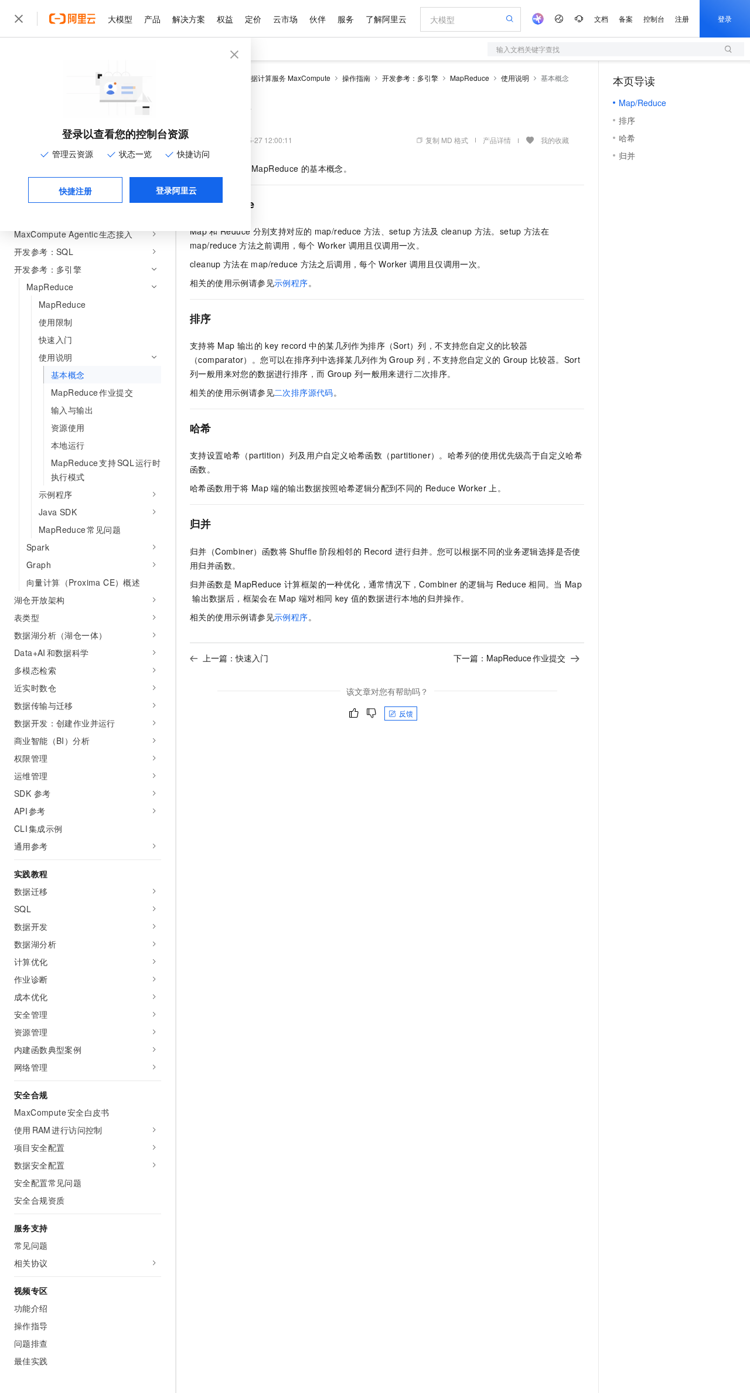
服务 (346, 19)
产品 (152, 19)
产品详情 (497, 140)
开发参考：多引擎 (410, 78)
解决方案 (188, 19)
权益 (225, 19)
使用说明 (515, 78)
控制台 (653, 18)
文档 (601, 18)
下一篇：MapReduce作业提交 (509, 658)
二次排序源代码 (303, 392)
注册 (682, 18)
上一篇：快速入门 (235, 658)
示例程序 (291, 282)
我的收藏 (555, 140)
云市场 (285, 19)
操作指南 (356, 78)
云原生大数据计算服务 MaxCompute (273, 78)
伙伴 (317, 19)
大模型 (120, 19)
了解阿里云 (386, 19)
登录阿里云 (176, 190)
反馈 (406, 713)
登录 (725, 18)
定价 (253, 19)
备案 (626, 18)
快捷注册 (75, 190)
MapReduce (469, 78)
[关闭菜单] (19, 19)
